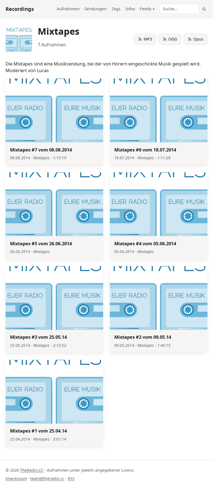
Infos (130, 8)
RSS (71, 478)
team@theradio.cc (47, 478)
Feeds (145, 8)
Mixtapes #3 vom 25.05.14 (38, 337)
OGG (172, 39)
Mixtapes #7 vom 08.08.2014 (41, 150)
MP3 (148, 39)
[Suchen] (204, 9)
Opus (198, 39)
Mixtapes (41, 157)
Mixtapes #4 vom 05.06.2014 (145, 244)
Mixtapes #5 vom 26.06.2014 (41, 244)
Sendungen (95, 8)
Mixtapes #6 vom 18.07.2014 (145, 150)
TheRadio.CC (32, 470)
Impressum (16, 478)
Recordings (20, 8)
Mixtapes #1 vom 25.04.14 (38, 431)
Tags (115, 8)
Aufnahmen (68, 8)
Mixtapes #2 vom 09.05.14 (142, 337)
